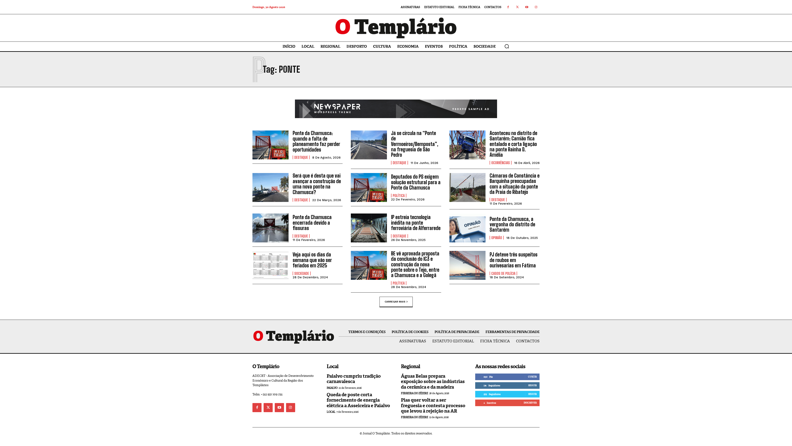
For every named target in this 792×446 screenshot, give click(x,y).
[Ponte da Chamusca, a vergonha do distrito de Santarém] (467, 228)
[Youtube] (526, 7)
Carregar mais (395, 301)
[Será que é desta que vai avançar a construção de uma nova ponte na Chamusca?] (270, 187)
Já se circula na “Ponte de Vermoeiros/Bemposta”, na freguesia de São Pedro (414, 144)
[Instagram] (536, 7)
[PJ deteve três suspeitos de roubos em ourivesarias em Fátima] (467, 265)
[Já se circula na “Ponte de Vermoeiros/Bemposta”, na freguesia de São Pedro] (369, 144)
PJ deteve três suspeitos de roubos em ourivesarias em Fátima (513, 259)
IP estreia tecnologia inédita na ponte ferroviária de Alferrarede (416, 222)
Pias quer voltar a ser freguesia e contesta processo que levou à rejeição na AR (433, 405)
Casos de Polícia (503, 273)
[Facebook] (508, 7)
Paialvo (332, 388)
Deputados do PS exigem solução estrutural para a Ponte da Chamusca (416, 182)
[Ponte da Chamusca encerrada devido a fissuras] (270, 228)
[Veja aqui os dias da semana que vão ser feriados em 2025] (270, 265)
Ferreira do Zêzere (414, 393)
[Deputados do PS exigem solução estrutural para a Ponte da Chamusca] (369, 187)
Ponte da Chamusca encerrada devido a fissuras (312, 222)
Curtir (532, 376)
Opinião (496, 238)
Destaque (301, 157)
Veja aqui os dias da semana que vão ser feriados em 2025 (312, 259)
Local (331, 412)
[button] (507, 46)
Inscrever (530, 402)
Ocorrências (500, 163)
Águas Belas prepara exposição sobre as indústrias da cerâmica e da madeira (433, 381)
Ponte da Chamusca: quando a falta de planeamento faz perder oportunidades (316, 141)
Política (399, 195)
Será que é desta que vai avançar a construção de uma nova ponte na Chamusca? (317, 184)
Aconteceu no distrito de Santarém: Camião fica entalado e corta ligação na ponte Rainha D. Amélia (513, 144)
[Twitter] (517, 7)
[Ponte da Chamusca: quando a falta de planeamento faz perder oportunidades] (270, 144)
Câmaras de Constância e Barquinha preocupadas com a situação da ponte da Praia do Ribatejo (515, 184)
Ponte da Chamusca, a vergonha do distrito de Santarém (512, 224)
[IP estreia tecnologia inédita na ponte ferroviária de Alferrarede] (369, 228)
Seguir (532, 385)
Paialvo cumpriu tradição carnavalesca (354, 378)
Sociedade (301, 273)
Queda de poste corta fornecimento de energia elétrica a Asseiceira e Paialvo (358, 400)
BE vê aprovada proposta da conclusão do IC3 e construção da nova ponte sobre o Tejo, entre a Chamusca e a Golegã (415, 264)
